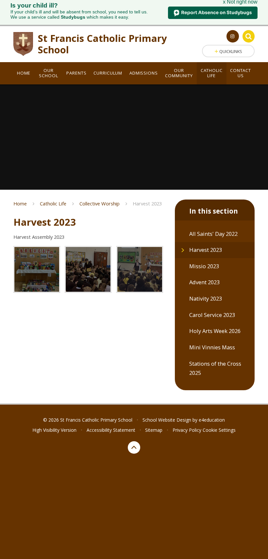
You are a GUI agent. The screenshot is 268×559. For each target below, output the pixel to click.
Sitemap (153, 430)
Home (20, 203)
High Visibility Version (54, 430)
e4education (212, 420)
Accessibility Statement (111, 430)
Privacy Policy (187, 430)
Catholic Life (53, 203)
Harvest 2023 (147, 203)
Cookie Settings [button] (219, 430)
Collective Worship (99, 203)
